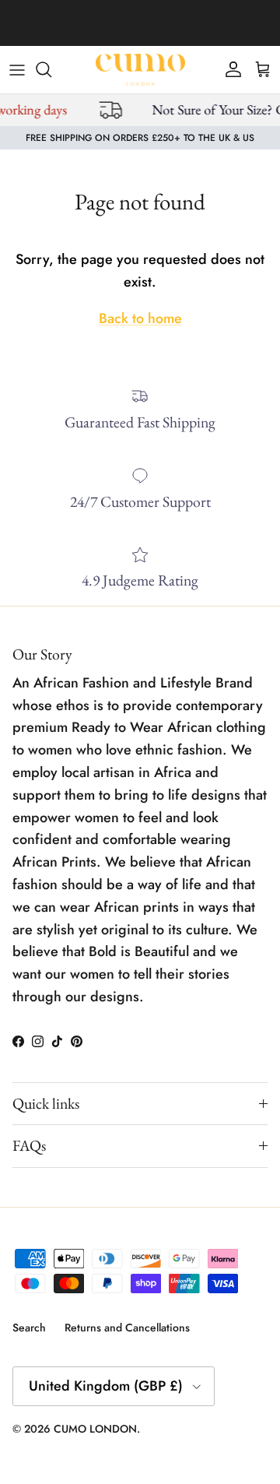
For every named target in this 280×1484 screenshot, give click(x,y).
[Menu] (17, 69)
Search (29, 1327)
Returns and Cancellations (127, 1327)
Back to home (140, 318)
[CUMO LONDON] (140, 70)
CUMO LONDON (95, 1429)
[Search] (51, 69)
